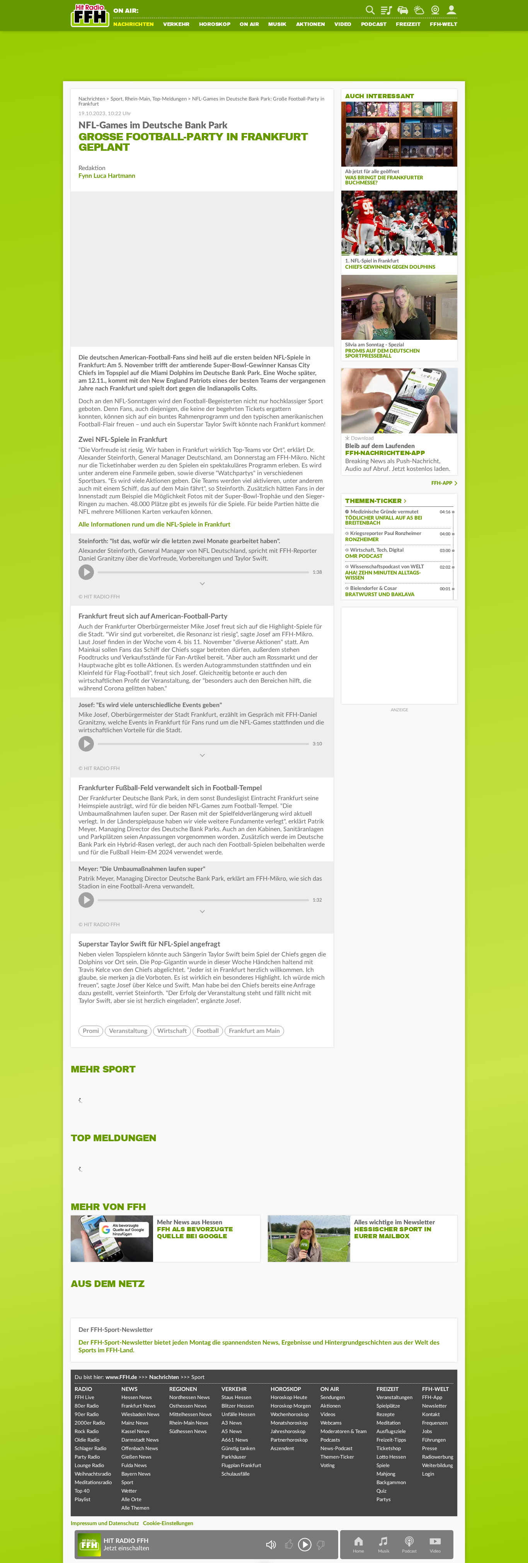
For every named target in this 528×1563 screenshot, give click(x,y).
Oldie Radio (87, 1440)
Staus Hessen (236, 1397)
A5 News (231, 1431)
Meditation (388, 1423)
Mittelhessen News (190, 1414)
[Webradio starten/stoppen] (305, 1544)
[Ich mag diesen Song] (289, 1544)
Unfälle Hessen (238, 1414)
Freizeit (408, 24)
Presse (429, 1448)
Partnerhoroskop (289, 1440)
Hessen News (136, 1397)
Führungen (434, 1440)
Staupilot (403, 7)
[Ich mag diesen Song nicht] (320, 1544)
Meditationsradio (93, 1482)
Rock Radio (87, 1431)
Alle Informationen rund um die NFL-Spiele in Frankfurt (154, 525)
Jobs (427, 1431)
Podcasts (330, 1440)
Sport (117, 99)
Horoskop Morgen (291, 1406)
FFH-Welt (443, 24)
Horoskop (214, 24)
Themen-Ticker (373, 501)
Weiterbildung (437, 1465)
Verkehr (176, 24)
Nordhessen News (189, 1397)
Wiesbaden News (140, 1414)
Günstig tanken (238, 1448)
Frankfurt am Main (254, 1031)
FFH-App (441, 483)
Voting (327, 1465)
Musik (277, 24)
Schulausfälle (235, 1474)
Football (208, 1031)
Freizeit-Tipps (391, 1440)
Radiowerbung (437, 1457)
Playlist (386, 7)
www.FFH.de (121, 1377)
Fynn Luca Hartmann (106, 176)
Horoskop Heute (289, 1397)
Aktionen (310, 24)
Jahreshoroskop (288, 1431)
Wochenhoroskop (290, 1414)
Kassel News (135, 1431)
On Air (249, 24)
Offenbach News (139, 1448)
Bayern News (136, 1474)
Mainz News (134, 1423)
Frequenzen (435, 1423)
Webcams (331, 1423)
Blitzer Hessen (237, 1406)
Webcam (435, 7)
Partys (383, 1499)
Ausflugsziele (391, 1431)
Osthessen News (188, 1406)
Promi (91, 1031)
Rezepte (385, 1414)
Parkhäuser (233, 1457)
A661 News (234, 1440)
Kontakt (431, 1414)
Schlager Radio (90, 1448)
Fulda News (134, 1465)
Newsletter (434, 1406)
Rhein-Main (137, 99)
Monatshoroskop (289, 1423)
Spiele (383, 1465)
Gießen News (136, 1457)
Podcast (374, 24)
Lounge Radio (89, 1465)
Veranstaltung (128, 1031)
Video (342, 24)
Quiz (381, 1491)
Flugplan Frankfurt (241, 1465)
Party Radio (87, 1457)
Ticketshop (388, 1448)
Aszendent (282, 1448)
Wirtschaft (172, 1031)
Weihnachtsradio (93, 1474)
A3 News (231, 1423)
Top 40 (82, 1491)
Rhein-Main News (188, 1423)
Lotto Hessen (391, 1457)
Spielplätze (388, 1406)
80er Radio (87, 1406)
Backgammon (391, 1482)
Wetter (419, 7)
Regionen (183, 1389)
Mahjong (385, 1474)
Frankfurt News (138, 1406)
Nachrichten (133, 24)
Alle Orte (131, 1499)
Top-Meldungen (169, 99)
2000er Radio (90, 1423)
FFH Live (84, 1397)
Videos (328, 1414)
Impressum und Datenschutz (105, 1523)
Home (358, 1551)
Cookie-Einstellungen (168, 1523)
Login (428, 1474)
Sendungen (332, 1397)
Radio (83, 1389)
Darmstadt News (140, 1440)
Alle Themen (135, 1508)
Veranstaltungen (394, 1397)
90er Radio (87, 1414)
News (129, 1389)
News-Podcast (336, 1448)
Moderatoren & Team (343, 1431)
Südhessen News (188, 1431)
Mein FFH (451, 7)
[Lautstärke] (271, 1544)
